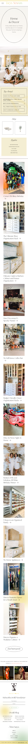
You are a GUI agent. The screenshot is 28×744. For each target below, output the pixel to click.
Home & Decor (7, 719)
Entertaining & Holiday (19, 721)
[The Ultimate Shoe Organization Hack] (14, 233)
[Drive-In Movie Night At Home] (14, 435)
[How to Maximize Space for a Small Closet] (14, 594)
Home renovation (14, 146)
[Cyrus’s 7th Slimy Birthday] (14, 193)
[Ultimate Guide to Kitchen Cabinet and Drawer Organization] (14, 273)
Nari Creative (21, 742)
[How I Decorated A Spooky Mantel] (14, 315)
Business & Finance (7, 721)
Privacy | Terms (14, 735)
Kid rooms (14, 150)
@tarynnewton (17, 663)
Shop (14, 734)
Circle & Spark (14, 737)
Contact (14, 732)
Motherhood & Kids (7, 716)
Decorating (14, 152)
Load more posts (14, 649)
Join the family (14, 707)
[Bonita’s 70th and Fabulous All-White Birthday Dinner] (14, 475)
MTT (26, 742)
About (14, 730)
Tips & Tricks (20, 719)
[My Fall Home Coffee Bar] (14, 355)
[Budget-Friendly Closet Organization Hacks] (14, 395)
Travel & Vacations (19, 716)
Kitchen (14, 148)
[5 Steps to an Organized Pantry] (14, 517)
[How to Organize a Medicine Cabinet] (14, 634)
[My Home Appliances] (14, 557)
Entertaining (14, 144)
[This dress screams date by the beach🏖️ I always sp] (7, 673)
